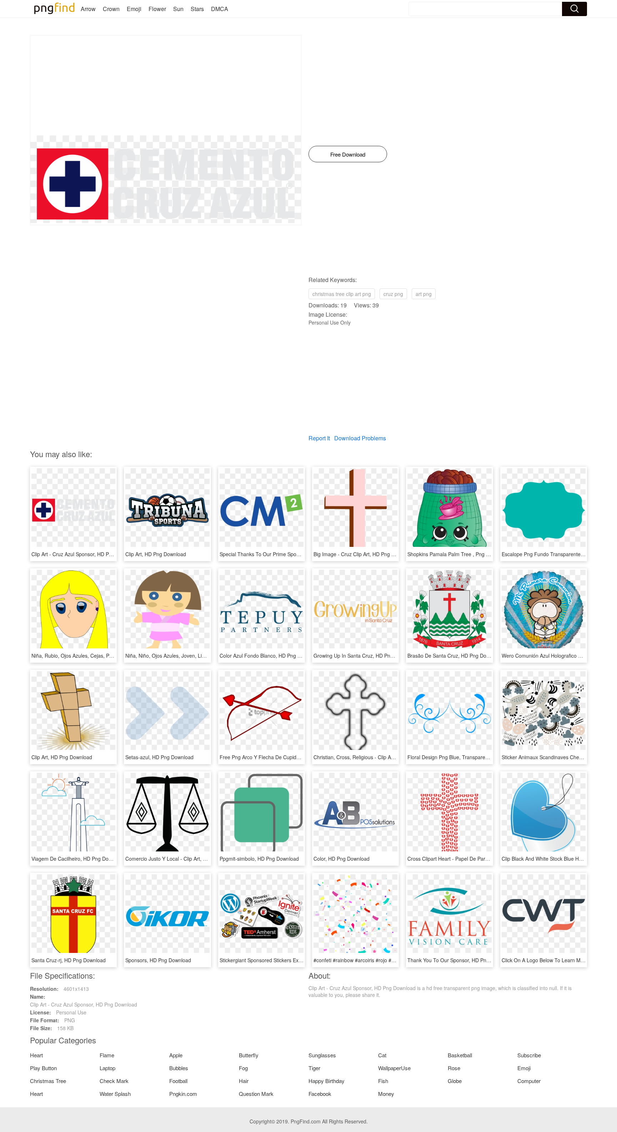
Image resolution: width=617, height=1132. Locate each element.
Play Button (43, 1068)
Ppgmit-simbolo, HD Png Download (259, 858)
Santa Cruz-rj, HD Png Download (68, 960)
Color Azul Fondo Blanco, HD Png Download (270, 655)
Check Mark (114, 1080)
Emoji (134, 9)
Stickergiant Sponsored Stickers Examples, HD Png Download (289, 960)
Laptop (107, 1068)
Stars (197, 9)
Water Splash (115, 1093)
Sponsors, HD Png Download (158, 960)
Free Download (347, 154)
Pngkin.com (183, 1093)
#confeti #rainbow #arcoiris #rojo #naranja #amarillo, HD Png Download (394, 960)
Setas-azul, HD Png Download (159, 757)
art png (424, 293)
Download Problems (360, 438)
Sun (178, 9)
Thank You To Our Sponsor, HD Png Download (460, 960)
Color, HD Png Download (341, 858)
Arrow (88, 9)
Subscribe (529, 1055)
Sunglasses (322, 1055)
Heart (36, 1055)
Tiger (314, 1068)
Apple (175, 1055)
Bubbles (178, 1068)
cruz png (393, 293)
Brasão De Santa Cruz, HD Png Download (454, 655)
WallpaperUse (394, 1068)
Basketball (460, 1055)
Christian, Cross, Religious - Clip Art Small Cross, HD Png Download (390, 757)
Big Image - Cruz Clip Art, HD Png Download (363, 554)
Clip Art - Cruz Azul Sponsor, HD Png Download (85, 554)
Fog (243, 1068)
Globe (455, 1080)
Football (178, 1080)
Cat (382, 1055)
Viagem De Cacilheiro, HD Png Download (78, 858)
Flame (107, 1055)
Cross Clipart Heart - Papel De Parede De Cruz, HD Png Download (482, 858)
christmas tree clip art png (341, 293)
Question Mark (256, 1093)
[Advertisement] (165, 85)
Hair (244, 1080)
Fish (383, 1080)
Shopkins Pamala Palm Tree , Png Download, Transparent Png (478, 554)
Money (386, 1093)
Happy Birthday (326, 1080)
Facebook (319, 1093)
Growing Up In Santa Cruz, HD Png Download (365, 655)
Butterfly (249, 1055)
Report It (319, 438)
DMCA (219, 9)
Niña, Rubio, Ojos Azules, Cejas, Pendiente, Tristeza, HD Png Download (112, 655)
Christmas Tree (48, 1080)
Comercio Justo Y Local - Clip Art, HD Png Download (184, 858)
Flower (157, 9)
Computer (529, 1080)
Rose (454, 1068)
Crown (111, 9)
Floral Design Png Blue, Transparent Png (453, 757)
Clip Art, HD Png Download (155, 554)
